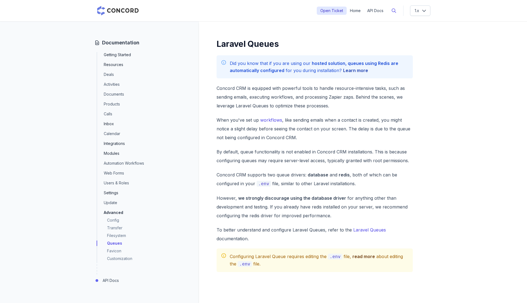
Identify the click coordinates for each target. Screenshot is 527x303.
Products (112, 104)
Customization (119, 258)
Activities (112, 84)
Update (110, 202)
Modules (111, 153)
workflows (271, 120)
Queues (114, 243)
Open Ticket (331, 10)
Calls (108, 114)
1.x (417, 10)
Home (355, 10)
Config (113, 220)
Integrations (114, 143)
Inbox (109, 123)
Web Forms (114, 173)
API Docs (375, 10)
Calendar (112, 133)
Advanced (113, 212)
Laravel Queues (369, 230)
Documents (114, 94)
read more (363, 256)
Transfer (114, 227)
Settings (111, 192)
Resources (113, 64)
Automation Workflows (124, 163)
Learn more (355, 70)
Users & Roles (116, 183)
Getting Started (117, 54)
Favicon (114, 250)
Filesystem (116, 235)
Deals (109, 74)
